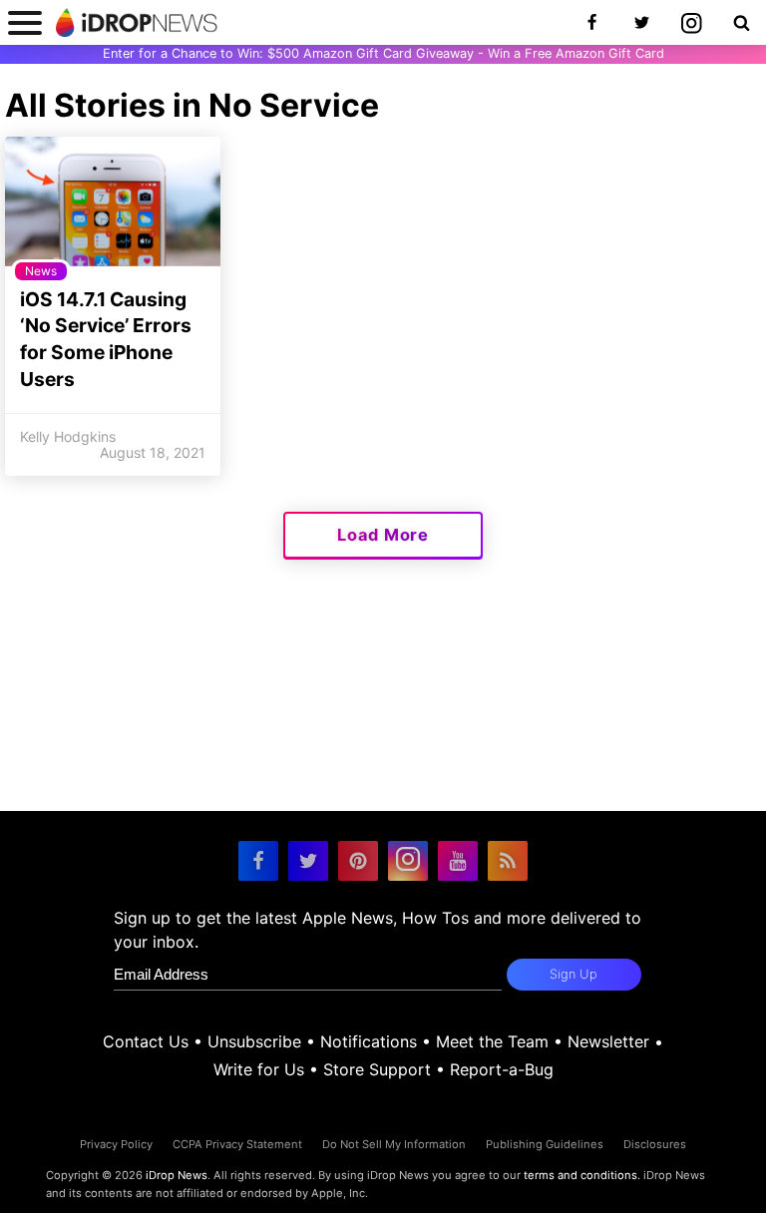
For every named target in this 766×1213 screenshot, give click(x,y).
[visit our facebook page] (258, 861)
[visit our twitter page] (308, 861)
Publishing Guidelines (544, 1144)
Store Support (377, 1069)
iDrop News (176, 1175)
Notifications (368, 1041)
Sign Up (573, 974)
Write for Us (258, 1069)
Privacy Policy (116, 1144)
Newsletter (608, 1041)
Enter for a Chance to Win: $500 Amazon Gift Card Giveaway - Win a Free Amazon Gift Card (383, 53)
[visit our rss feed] (508, 861)
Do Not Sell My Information (394, 1144)
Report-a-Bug (502, 1069)
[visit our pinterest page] (358, 861)
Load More (383, 535)
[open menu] (25, 22)
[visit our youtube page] (458, 861)
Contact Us (146, 1041)
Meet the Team (492, 1041)
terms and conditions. (582, 1175)
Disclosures (654, 1144)
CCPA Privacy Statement (237, 1144)
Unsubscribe (254, 1041)
